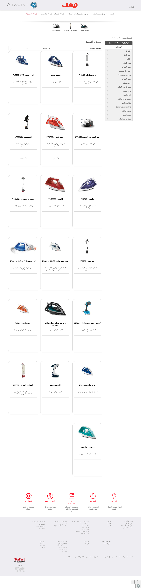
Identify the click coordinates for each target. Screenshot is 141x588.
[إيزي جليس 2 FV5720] (55, 125)
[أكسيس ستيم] (55, 373)
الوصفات (86, 544)
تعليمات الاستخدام (62, 546)
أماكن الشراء (63, 549)
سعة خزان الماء (125, 119)
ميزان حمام (42, 528)
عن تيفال (20, 565)
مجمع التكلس (126, 111)
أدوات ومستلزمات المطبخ (82, 531)
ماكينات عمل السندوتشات (59, 526)
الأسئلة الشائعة (63, 547)
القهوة (109, 526)
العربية (25, 5)
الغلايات (109, 524)
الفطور (112, 14)
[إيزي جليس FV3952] (23, 311)
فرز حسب (46, 48)
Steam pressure (124, 75)
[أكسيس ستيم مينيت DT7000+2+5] (87, 311)
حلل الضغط (85, 526)
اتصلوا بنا (64, 551)
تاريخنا (43, 547)
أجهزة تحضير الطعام (99, 14)
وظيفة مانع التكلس (124, 99)
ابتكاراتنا (42, 544)
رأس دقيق (127, 83)
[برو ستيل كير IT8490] (87, 63)
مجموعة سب (105, 557)
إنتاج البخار (127, 55)
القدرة (128, 51)
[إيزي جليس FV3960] (87, 373)
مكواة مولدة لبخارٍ (128, 527)
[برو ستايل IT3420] (87, 249)
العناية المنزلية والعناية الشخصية (52, 14)
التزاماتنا (42, 546)
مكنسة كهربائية (40, 526)
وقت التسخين (126, 67)
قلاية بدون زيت (63, 524)
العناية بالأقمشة (31, 14)
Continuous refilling (123, 107)
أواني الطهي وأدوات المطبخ (78, 14)
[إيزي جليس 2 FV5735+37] (23, 63)
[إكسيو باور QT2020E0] (23, 125)
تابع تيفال (17, 5)
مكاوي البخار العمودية (127, 526)
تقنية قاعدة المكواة (124, 87)
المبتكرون (88, 557)
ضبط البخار (127, 115)
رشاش (128, 59)
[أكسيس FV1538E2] (55, 187)
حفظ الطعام (85, 527)
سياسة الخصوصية (115, 557)
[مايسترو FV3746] (87, 187)
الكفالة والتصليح (62, 544)
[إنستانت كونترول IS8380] (23, 373)
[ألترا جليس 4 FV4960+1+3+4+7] (23, 249)
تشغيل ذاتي (126, 103)
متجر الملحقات (107, 544)
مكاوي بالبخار (129, 524)
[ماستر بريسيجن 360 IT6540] (23, 187)
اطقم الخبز (86, 524)
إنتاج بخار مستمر (125, 71)
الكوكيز (70, 557)
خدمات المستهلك (127, 557)
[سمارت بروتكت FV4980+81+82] (55, 249)
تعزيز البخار (127, 63)
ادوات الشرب (85, 533)
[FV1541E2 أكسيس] (87, 435)
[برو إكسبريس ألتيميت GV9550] (87, 125)
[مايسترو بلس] (55, 63)
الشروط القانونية (79, 557)
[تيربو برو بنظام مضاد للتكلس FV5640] (55, 311)
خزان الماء (127, 95)
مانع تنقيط (127, 91)
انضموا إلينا (96, 557)
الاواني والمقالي (84, 529)
